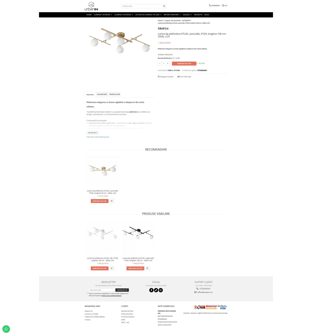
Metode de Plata (127, 311)
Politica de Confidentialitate (111, 295)
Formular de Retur (128, 317)
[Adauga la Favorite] (111, 201)
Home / (161, 20)
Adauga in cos (184, 63)
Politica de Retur (127, 314)
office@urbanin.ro (205, 292)
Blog (207, 14)
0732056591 (205, 288)
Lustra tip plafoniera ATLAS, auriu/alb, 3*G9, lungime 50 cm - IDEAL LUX (102, 192)
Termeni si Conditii (91, 314)
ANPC (123, 320)
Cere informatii (185, 76)
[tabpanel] (119, 51)
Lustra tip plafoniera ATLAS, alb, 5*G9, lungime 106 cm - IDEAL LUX (102, 259)
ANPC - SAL (125, 322)
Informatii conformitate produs (98, 137)
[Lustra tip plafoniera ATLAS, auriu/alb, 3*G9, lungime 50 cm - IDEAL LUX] (102, 171)
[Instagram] (161, 290)
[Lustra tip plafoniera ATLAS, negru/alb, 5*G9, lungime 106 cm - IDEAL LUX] (138, 238)
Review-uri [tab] (115, 94)
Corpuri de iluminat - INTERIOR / (178, 20)
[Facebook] (151, 290)
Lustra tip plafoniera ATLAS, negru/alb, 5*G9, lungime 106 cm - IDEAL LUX (138, 259)
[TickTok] (156, 290)
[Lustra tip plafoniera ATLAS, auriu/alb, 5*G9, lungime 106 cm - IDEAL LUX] (119, 51)
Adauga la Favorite (167, 76)
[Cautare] (164, 6)
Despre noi (89, 311)
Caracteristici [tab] (102, 94)
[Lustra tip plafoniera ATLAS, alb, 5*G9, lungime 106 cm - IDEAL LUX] (102, 237)
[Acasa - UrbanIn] (97, 6)
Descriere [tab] (90, 94)
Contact (87, 320)
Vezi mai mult (92, 133)
